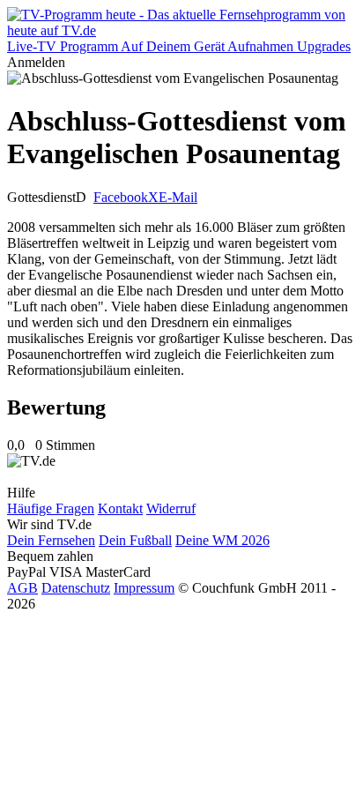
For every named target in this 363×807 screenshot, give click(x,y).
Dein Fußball (135, 540)
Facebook (120, 197)
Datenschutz (75, 587)
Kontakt (120, 508)
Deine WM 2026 (222, 540)
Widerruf (171, 508)
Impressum (144, 587)
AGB (22, 587)
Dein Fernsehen (51, 540)
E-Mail (178, 197)
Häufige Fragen (50, 508)
